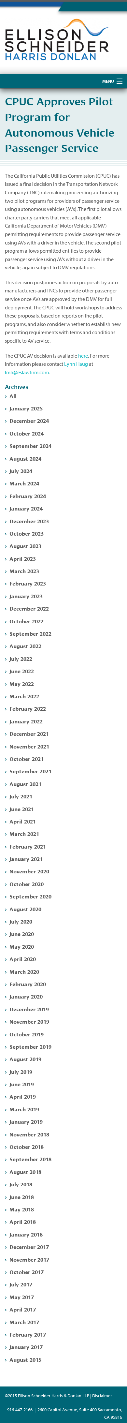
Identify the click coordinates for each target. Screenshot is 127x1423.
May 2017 (21, 1296)
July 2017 (20, 1284)
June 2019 (21, 1084)
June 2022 (21, 670)
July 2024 (20, 470)
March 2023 (24, 570)
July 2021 (20, 796)
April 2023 (22, 558)
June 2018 (21, 1196)
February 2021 (27, 846)
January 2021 (26, 858)
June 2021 (21, 808)
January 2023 (26, 596)
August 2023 (25, 545)
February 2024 (27, 495)
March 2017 (24, 1322)
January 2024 (26, 508)
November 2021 (29, 746)
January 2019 (26, 1121)
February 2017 (27, 1334)
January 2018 (26, 1234)
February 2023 (27, 583)
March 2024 (24, 483)
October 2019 (26, 1034)
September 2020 (30, 896)
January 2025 (26, 408)
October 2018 (26, 1146)
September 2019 (30, 1046)
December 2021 (29, 733)
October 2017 (26, 1271)
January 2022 (26, 721)
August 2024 (25, 458)
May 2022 (21, 683)
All (13, 395)
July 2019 (20, 1071)
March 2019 (24, 1109)
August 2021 (25, 783)
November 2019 (29, 1021)
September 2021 (30, 771)
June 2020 (21, 933)
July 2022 (20, 658)
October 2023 (26, 533)
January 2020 (26, 996)
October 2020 (26, 883)
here (83, 355)
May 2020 (21, 946)
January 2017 (26, 1346)
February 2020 (27, 983)
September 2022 (30, 633)
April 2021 (22, 821)
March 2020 (24, 971)
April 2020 (22, 958)
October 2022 (26, 621)
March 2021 (24, 833)
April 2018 (22, 1221)
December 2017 (29, 1246)
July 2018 (20, 1184)
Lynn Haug (76, 364)
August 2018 (25, 1171)
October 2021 (26, 758)
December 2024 (29, 420)
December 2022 (29, 608)
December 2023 (29, 521)
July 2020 (20, 921)
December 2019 (29, 1009)
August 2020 (25, 908)
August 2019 (25, 1058)
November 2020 (29, 871)
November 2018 (29, 1134)
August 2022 (25, 645)
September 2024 (30, 445)
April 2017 (22, 1309)
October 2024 (26, 433)
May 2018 (21, 1209)
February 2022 (27, 708)
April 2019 (22, 1096)
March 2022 (24, 696)
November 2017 (29, 1259)
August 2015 (25, 1359)
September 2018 (30, 1159)
